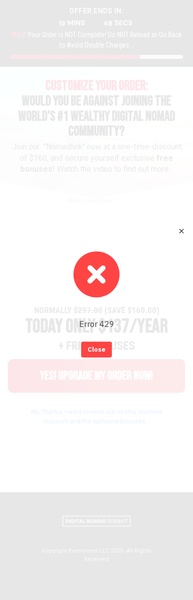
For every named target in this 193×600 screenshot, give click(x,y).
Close (96, 349)
